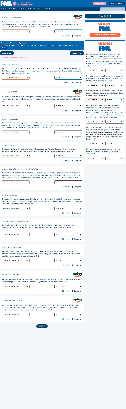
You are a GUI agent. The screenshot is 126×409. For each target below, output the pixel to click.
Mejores (47, 9)
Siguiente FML (77, 53)
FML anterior (7, 53)
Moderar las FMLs (117, 3)
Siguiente (42, 326)
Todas (3, 9)
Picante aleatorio (34, 9)
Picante (22, 9)
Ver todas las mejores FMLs (105, 35)
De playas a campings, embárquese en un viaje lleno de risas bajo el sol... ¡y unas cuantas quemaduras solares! (39, 45)
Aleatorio (12, 9)
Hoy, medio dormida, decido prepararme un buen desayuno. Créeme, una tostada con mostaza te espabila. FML (103, 151)
